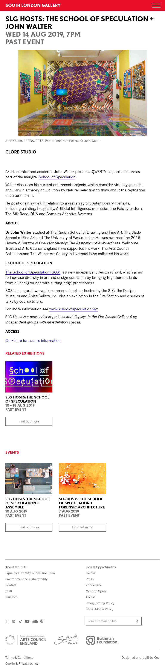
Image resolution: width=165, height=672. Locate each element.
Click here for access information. (33, 340)
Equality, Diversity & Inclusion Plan (30, 573)
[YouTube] (27, 621)
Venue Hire (94, 585)
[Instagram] (14, 621)
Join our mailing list (102, 621)
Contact (10, 585)
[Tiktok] (20, 622)
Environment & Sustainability (26, 579)
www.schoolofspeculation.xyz (73, 309)
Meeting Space (96, 591)
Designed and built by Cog (141, 657)
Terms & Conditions (19, 657)
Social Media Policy (99, 609)
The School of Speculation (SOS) (32, 272)
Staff (8, 591)
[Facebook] (7, 621)
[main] (82, 173)
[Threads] (41, 622)
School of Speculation (57, 177)
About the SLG (15, 567)
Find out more (29, 421)
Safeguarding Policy (100, 603)
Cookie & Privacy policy (21, 663)
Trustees (11, 597)
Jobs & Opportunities (101, 567)
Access (90, 597)
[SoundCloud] (34, 621)
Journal (91, 573)
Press (90, 579)
